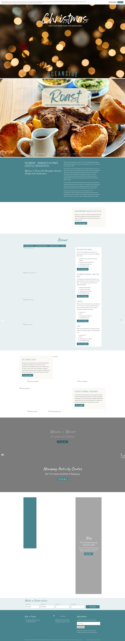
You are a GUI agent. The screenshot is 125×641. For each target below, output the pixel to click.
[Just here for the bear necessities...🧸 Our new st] (69, 554)
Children (73, 604)
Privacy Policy (71, 639)
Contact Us (101, 154)
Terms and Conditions (55, 639)
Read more (88, 554)
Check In (27, 604)
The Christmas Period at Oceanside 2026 (88, 543)
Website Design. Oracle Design (93, 639)
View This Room (82, 269)
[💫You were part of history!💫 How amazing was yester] (42, 563)
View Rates (93, 607)
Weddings (64, 154)
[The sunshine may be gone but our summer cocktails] (29, 555)
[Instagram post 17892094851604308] (69, 499)
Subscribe (80, 627)
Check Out (43, 604)
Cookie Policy (64, 639)
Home (21, 154)
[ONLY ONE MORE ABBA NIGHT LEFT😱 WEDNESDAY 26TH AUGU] (56, 504)
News (75, 154)
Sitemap (48, 639)
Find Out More (27, 375)
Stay (30, 154)
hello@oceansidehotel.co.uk (33, 620)
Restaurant (41, 154)
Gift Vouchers (87, 154)
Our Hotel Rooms (81, 223)
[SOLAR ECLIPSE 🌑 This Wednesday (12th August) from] (56, 571)
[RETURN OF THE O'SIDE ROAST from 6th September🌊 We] (42, 522)
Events (53, 154)
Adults (58, 604)
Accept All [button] (120, 2)
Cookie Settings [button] (112, 2)
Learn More (79, 405)
